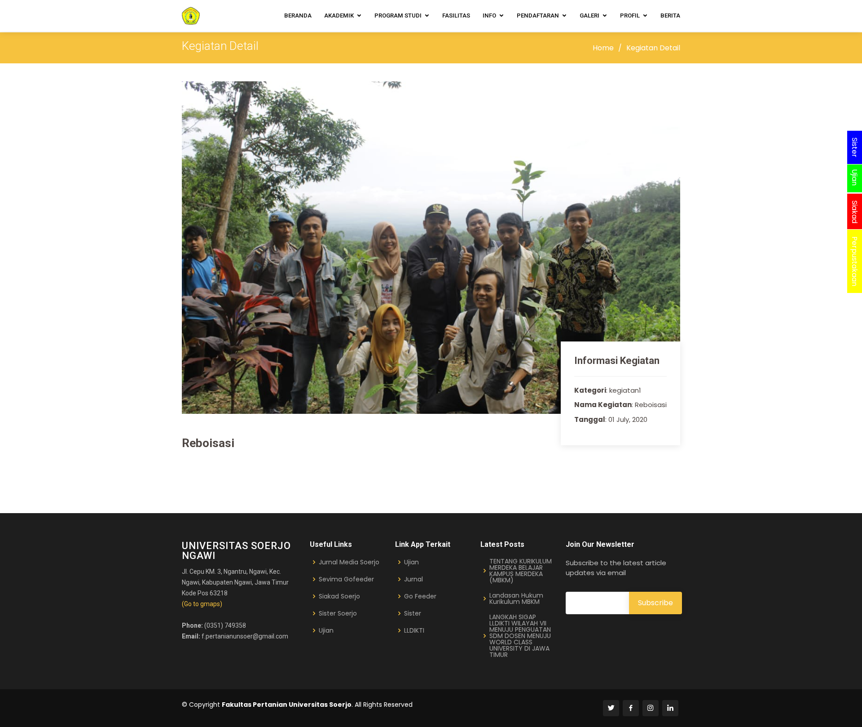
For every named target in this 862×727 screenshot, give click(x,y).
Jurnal (413, 579)
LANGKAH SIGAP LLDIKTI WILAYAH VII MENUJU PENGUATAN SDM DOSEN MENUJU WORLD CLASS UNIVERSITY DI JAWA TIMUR (520, 636)
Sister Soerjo (338, 613)
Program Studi (398, 15)
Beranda (298, 15)
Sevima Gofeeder (346, 579)
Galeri (589, 15)
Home (603, 48)
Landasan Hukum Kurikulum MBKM (516, 598)
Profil (630, 15)
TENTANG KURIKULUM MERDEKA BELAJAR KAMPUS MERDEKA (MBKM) (520, 570)
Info (489, 15)
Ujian (326, 630)
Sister (412, 613)
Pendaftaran (538, 15)
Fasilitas (456, 15)
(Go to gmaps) (202, 603)
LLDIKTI (414, 630)
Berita (670, 15)
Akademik (339, 15)
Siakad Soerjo (339, 596)
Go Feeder (420, 596)
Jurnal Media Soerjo (349, 562)
